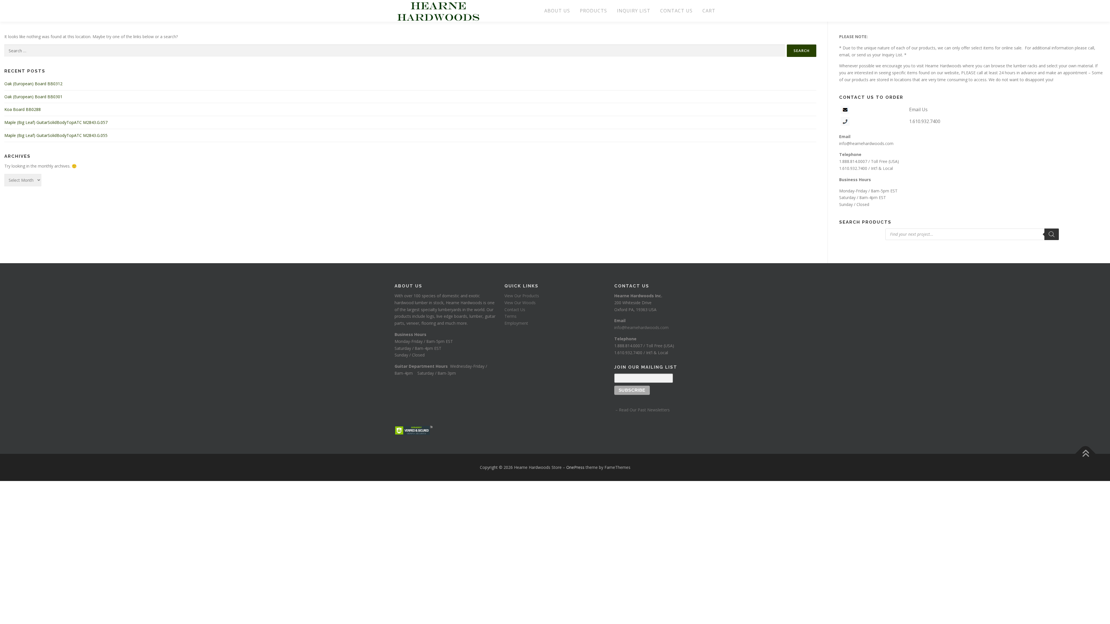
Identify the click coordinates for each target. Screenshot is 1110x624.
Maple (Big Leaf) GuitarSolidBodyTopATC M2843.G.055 (56, 135)
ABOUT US (557, 11)
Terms (510, 316)
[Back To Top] (1085, 454)
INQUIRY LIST (633, 11)
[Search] (1051, 234)
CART (708, 11)
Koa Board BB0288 (22, 109)
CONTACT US (676, 11)
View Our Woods (520, 302)
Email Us (918, 109)
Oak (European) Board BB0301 (33, 96)
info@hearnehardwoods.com (866, 143)
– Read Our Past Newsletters (642, 410)
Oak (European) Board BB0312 (33, 83)
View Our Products (521, 295)
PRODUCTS (593, 11)
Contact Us (514, 309)
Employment (516, 323)
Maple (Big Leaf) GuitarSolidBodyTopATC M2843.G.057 (56, 122)
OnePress (575, 467)
